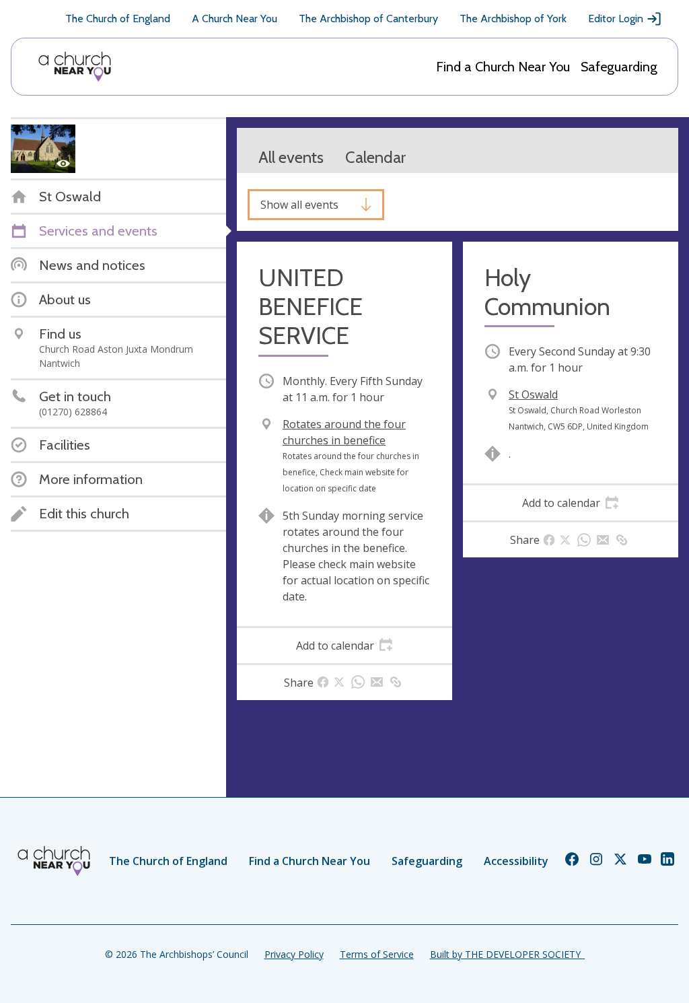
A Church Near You (234, 18)
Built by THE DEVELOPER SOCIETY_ (507, 954)
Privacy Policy (294, 954)
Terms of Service (377, 954)
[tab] (344, 645)
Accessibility (516, 861)
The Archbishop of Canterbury (368, 18)
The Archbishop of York (513, 18)
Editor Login (615, 18)
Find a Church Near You (503, 67)
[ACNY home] (75, 66)
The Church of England (117, 18)
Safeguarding (619, 67)
